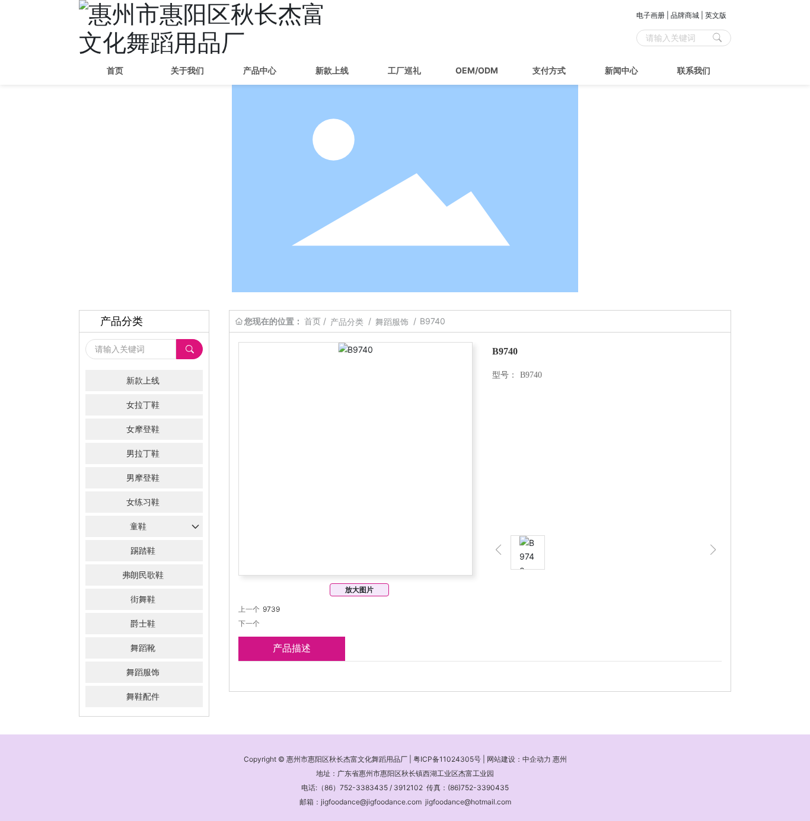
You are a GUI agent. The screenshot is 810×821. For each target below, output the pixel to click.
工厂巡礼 (404, 70)
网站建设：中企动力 (519, 759)
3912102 (408, 787)
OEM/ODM (476, 70)
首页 (115, 70)
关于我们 (187, 70)
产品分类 (346, 322)
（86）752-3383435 (352, 787)
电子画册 (650, 15)
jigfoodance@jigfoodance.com (371, 801)
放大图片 (359, 589)
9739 (271, 609)
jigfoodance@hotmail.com (468, 801)
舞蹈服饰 (392, 322)
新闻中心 (621, 70)
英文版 (715, 15)
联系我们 (693, 70)
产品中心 (259, 70)
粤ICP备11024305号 (447, 759)
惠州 (560, 759)
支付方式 (549, 70)
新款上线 (332, 70)
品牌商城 (685, 15)
